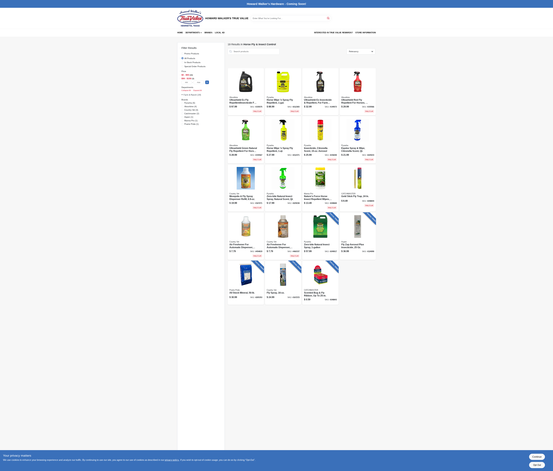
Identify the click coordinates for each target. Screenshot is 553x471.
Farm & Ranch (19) (192, 95)
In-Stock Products (192, 62)
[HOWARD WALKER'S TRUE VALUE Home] (190, 18)
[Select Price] (207, 82)
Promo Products (191, 53)
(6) (189, 103)
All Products (189, 58)
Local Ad (220, 33)
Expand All (197, 90)
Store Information (365, 33)
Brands (208, 33)
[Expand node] (182, 94)
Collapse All (186, 90)
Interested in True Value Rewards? (333, 33)
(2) (191, 113)
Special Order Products (195, 66)
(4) (190, 106)
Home (180, 33)
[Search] (328, 18)
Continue (537, 457)
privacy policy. (172, 460)
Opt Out (537, 465)
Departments (192, 33)
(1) (188, 117)
